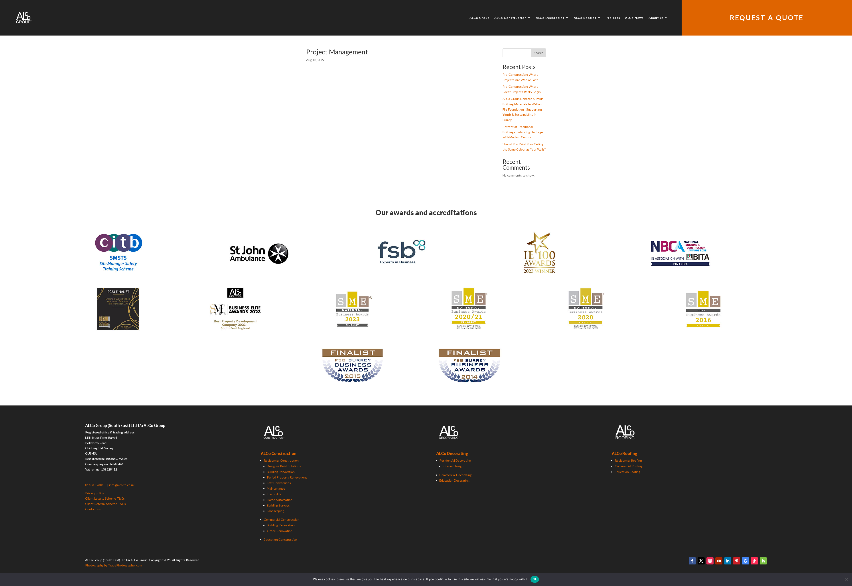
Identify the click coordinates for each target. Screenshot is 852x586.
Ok (535, 579)
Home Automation (279, 500)
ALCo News (634, 18)
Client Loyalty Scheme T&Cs (105, 498)
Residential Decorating (455, 460)
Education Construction (280, 539)
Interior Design (452, 466)
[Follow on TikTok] (754, 560)
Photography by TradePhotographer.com (113, 565)
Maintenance (276, 488)
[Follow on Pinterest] (736, 560)
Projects (613, 18)
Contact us (93, 509)
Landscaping (275, 511)
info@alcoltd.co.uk (121, 485)
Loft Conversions (279, 483)
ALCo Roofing (585, 18)
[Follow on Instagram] (710, 560)
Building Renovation (281, 472)
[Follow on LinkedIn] (727, 560)
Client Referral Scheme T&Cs (105, 504)
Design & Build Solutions (284, 466)
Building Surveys (278, 505)
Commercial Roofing (629, 466)
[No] (846, 579)
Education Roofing (627, 472)
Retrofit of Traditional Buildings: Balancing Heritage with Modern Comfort (523, 132)
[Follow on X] (701, 560)
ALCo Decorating (550, 18)
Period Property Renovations (287, 477)
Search (538, 53)
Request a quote (767, 18)
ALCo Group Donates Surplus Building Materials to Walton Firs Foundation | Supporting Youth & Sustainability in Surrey (523, 109)
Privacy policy (94, 493)
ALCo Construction (510, 18)
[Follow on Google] (745, 560)
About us (656, 18)
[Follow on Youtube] (718, 560)
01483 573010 (95, 485)
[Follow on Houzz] (763, 560)
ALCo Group (479, 18)
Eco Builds (274, 494)
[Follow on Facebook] (692, 560)
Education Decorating (454, 480)
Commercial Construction (281, 519)
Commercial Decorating (455, 475)
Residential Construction (281, 460)
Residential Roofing (628, 460)
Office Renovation (279, 531)
